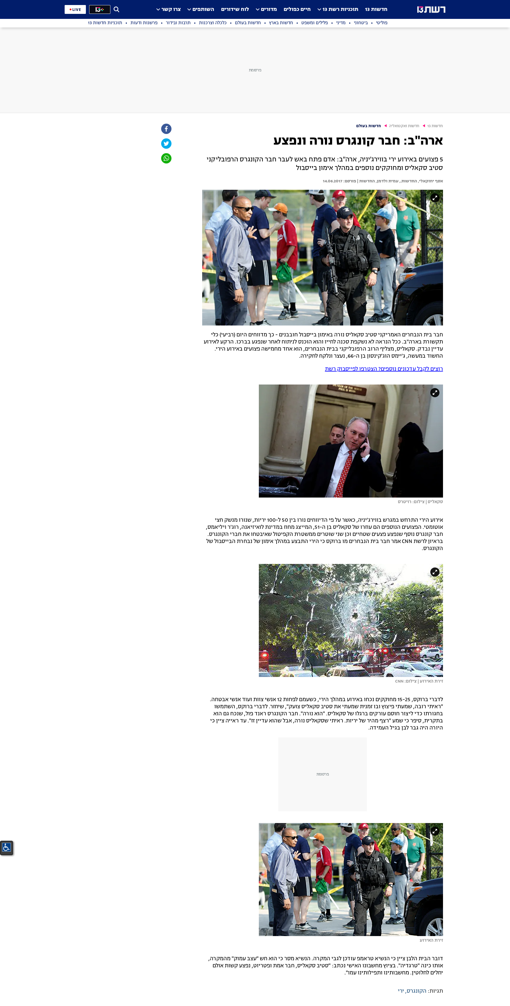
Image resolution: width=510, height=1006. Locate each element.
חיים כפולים (297, 9)
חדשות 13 (376, 9)
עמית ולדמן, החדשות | (377, 181)
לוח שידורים (235, 9)
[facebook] (165, 129)
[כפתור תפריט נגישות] (6, 847)
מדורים (269, 9)
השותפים (203, 9)
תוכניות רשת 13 (340, 9)
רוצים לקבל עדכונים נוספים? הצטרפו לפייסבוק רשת (384, 369)
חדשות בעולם (368, 126)
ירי (401, 991)
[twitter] (165, 143)
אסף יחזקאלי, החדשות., (420, 181)
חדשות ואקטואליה (404, 126)
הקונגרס (416, 991)
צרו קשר (171, 9)
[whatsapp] (165, 158)
